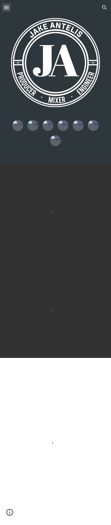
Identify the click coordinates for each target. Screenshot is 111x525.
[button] (6, 7)
